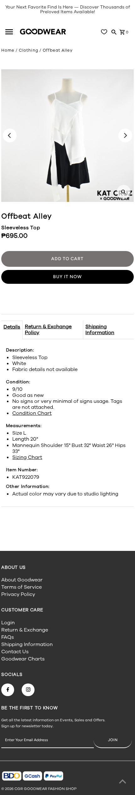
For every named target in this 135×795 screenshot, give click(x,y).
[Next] (125, 135)
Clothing (28, 50)
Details (11, 326)
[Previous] (10, 135)
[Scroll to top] (122, 782)
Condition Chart (31, 413)
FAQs (7, 637)
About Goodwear (22, 579)
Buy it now (67, 276)
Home (7, 50)
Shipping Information (99, 329)
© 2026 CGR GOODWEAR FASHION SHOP (39, 788)
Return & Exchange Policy (48, 329)
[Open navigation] (11, 32)
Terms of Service (21, 587)
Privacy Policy (18, 594)
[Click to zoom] (124, 192)
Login (8, 622)
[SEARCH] (114, 31)
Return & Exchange (24, 629)
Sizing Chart (27, 457)
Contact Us (15, 651)
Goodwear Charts (23, 658)
